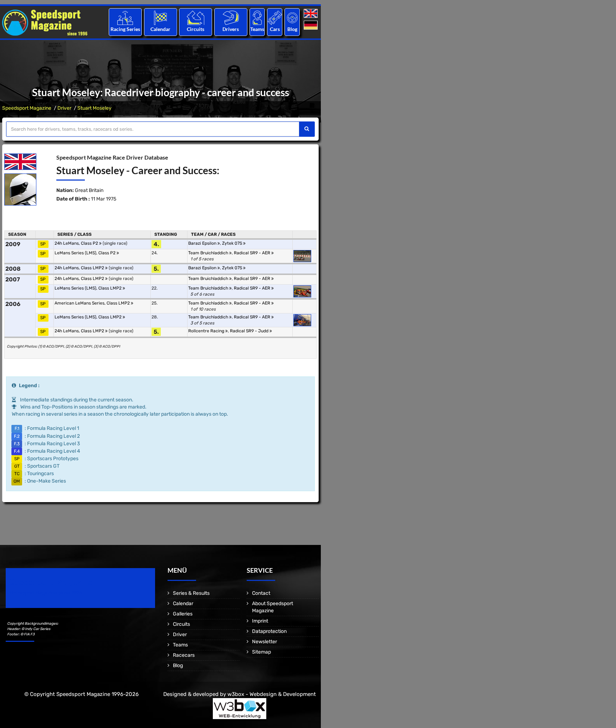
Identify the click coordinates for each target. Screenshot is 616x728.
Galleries (182, 614)
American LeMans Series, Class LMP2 (93, 303)
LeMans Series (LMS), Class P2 (86, 252)
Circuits (195, 29)
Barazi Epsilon (202, 243)
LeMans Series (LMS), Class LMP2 (89, 288)
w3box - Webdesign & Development (271, 694)
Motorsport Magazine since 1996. (46, 593)
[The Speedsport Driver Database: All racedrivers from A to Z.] (231, 18)
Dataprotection (269, 631)
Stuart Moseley (94, 108)
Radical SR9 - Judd (250, 330)
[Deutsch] (311, 25)
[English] (311, 14)
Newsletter (264, 642)
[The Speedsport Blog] (292, 18)
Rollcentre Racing (206, 330)
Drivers (230, 29)
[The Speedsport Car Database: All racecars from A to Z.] (275, 18)
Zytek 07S (232, 243)
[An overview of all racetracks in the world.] (195, 18)
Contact (261, 593)
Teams (257, 29)
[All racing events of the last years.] (160, 18)
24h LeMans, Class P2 (77, 243)
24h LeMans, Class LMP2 (80, 267)
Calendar (160, 29)
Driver (64, 108)
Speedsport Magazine (26, 108)
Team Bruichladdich (208, 252)
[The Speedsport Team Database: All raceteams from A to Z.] (257, 18)
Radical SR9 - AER (252, 252)
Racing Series (125, 29)
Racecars (184, 655)
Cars (275, 29)
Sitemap (261, 652)
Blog (292, 29)
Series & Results (191, 593)
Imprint (260, 621)
